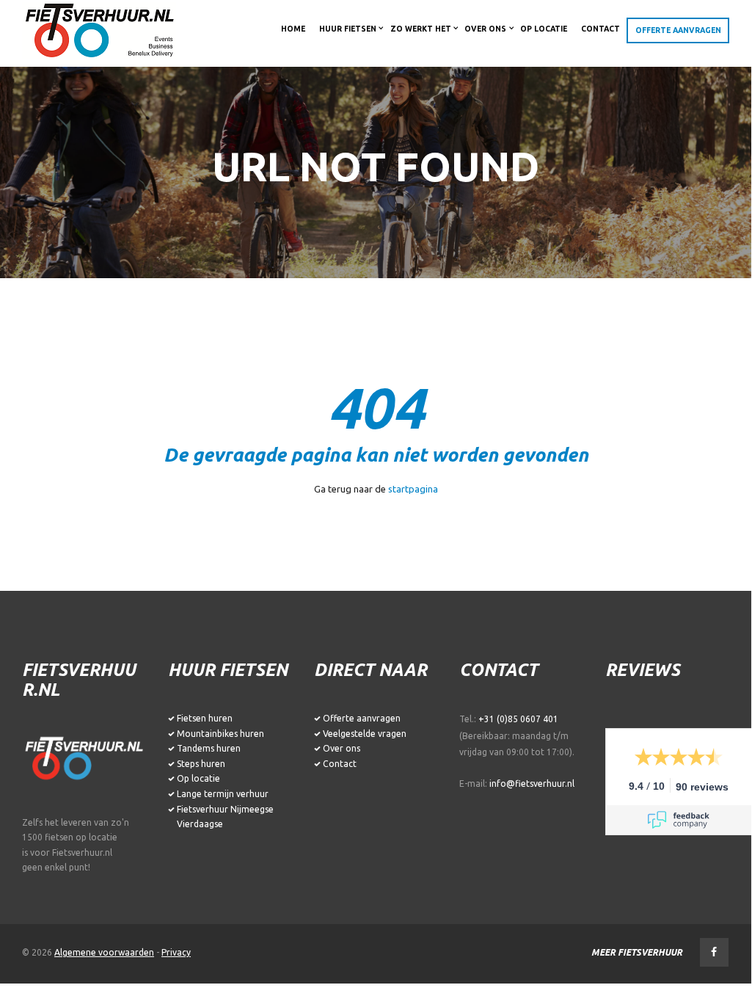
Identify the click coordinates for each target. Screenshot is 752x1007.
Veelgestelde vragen (364, 733)
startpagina (413, 489)
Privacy (176, 952)
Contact (340, 763)
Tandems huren (209, 748)
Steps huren (201, 763)
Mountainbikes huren (220, 733)
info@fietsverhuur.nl (531, 783)
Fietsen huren (205, 718)
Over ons (341, 748)
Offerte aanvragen (362, 718)
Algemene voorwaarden (104, 952)
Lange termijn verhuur (223, 794)
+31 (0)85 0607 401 (518, 719)
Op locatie (198, 778)
